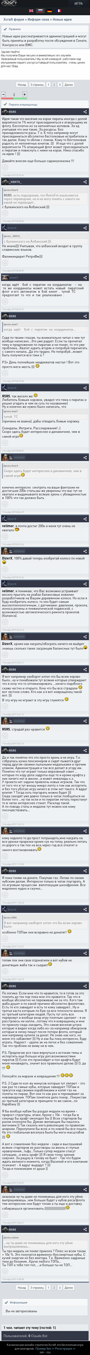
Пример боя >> (44, 1348)
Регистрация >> (65, 1348)
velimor (19, 457)
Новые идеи (62, 19)
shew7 (13, 277)
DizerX (12, 228)
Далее (69, 84)
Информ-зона (38, 19)
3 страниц (37, 84)
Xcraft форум (14, 19)
